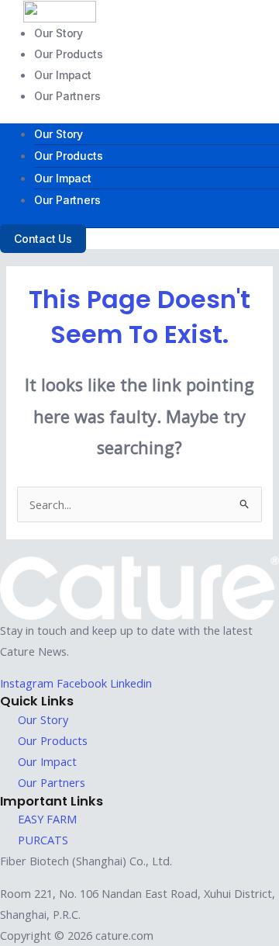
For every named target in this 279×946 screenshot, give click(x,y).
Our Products (68, 54)
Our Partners (67, 95)
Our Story (58, 33)
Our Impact (62, 74)
